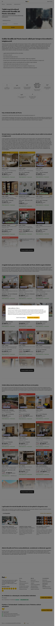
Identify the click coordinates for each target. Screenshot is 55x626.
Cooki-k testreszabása (21, 317)
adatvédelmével (20, 314)
